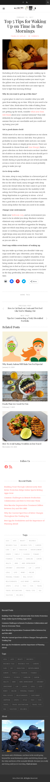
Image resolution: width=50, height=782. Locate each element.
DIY (14, 549)
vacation (9, 595)
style (17, 586)
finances (9, 559)
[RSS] (27, 2)
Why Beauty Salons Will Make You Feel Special (22, 364)
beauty (22, 540)
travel (39, 586)
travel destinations (14, 590)
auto (14, 540)
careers (38, 545)
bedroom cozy (17, 215)
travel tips (30, 590)
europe (8, 554)
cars (7, 549)
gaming (39, 559)
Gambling (29, 559)
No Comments (33, 36)
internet (9, 568)
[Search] (48, 2)
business (32, 540)
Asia (7, 540)
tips (31, 586)
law (30, 568)
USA (40, 590)
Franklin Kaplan (18, 36)
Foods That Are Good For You (15, 404)
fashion (26, 554)
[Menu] (3, 8)
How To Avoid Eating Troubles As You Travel (21, 443)
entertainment (36, 549)
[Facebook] (23, 2)
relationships (11, 581)
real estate (28, 577)
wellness (19, 595)
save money (25, 581)
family (17, 554)
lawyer (37, 568)
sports (8, 586)
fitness (19, 559)
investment (20, 568)
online (31, 572)
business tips (26, 545)
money (23, 572)
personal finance (12, 577)
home (16, 563)
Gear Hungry (34, 147)
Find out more (31, 764)
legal (8, 572)
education (23, 549)
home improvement (28, 563)
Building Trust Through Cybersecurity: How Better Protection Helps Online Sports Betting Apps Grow (23, 490)
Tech (24, 586)
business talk (11, 545)
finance (36, 554)
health (8, 563)
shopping (36, 581)
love (15, 572)
